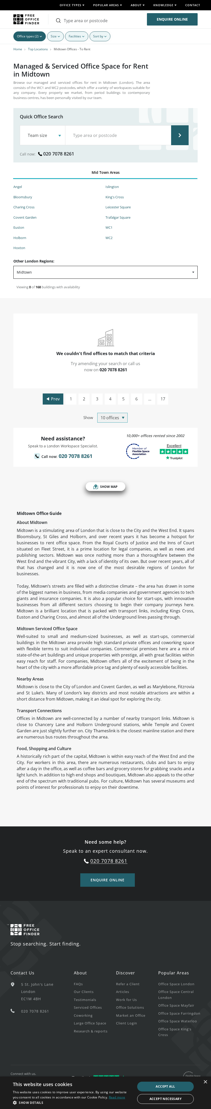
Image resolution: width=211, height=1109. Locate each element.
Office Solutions (130, 1007)
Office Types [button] (70, 5)
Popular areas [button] (106, 5)
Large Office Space (90, 1023)
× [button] (205, 1082)
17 (163, 399)
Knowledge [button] (163, 5)
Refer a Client (128, 984)
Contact (192, 5)
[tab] (105, 173)
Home (17, 49)
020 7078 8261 (58, 154)
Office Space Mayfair (176, 1005)
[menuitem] (95, 984)
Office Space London (176, 984)
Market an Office (130, 1015)
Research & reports (91, 1031)
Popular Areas (173, 973)
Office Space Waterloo (177, 1021)
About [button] (136, 5)
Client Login (126, 1023)
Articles (122, 991)
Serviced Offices (88, 1007)
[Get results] (180, 135)
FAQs (78, 984)
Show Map (109, 486)
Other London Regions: (33, 261)
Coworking (83, 1015)
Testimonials (85, 999)
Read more (117, 1097)
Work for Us (126, 999)
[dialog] (105, 1093)
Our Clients (84, 991)
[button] (72, 1102)
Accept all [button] (165, 1086)
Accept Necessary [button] (165, 1099)
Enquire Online (172, 19)
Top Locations (38, 49)
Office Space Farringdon (179, 1013)
